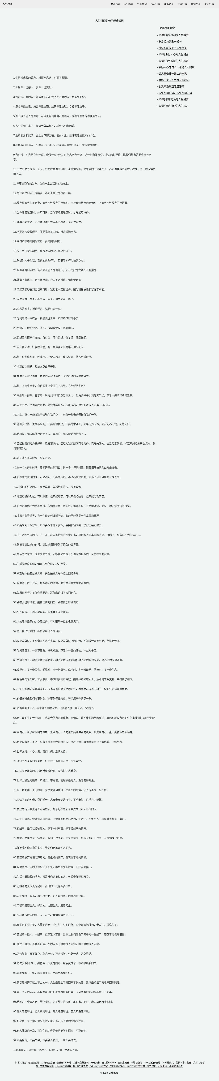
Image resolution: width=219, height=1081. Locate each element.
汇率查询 (162, 1066)
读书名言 (169, 4)
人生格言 (113, 1073)
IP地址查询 (136, 1062)
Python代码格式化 (99, 1066)
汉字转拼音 (20, 1062)
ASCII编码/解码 (117, 1066)
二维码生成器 (48, 1062)
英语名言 (209, 4)
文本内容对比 (47, 1066)
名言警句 (142, 4)
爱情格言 (196, 4)
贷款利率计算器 (183, 1062)
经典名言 (182, 4)
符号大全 (95, 1062)
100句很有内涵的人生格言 (174, 99)
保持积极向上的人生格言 (173, 48)
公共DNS (151, 1066)
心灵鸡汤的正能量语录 (171, 86)
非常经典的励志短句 (170, 41)
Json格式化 (168, 1062)
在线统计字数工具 (136, 1066)
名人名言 (155, 4)
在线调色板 (33, 1062)
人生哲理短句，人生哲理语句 (175, 93)
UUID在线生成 (80, 1066)
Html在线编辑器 (63, 1066)
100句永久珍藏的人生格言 (174, 61)
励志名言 (115, 4)
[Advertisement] (84, 48)
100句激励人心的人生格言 (174, 54)
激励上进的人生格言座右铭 (174, 80)
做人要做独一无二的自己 (173, 73)
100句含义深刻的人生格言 (174, 35)
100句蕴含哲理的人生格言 (174, 105)
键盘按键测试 (175, 1066)
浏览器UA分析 (64, 1062)
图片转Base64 (108, 1062)
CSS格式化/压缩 (152, 1062)
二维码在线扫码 (81, 1062)
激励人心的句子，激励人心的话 (176, 67)
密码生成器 (123, 1062)
